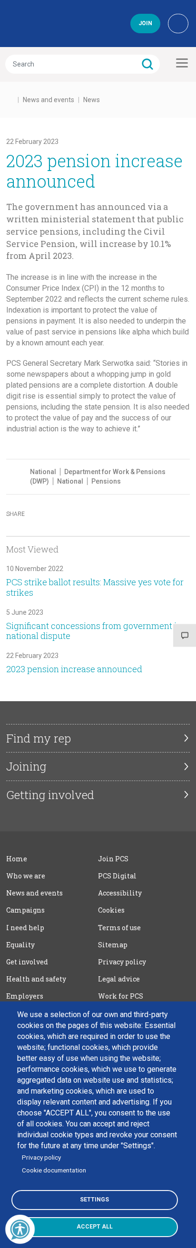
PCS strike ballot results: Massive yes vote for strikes (95, 587)
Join (145, 23)
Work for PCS (120, 995)
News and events (48, 100)
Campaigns (25, 910)
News (91, 100)
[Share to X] (65, 513)
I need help (25, 927)
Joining (26, 766)
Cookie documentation (54, 1170)
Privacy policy (122, 961)
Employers (24, 995)
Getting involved (50, 794)
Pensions (106, 481)
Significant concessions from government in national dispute (94, 631)
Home (16, 858)
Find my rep (38, 738)
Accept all (95, 1226)
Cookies (111, 910)
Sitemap (112, 944)
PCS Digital (117, 875)
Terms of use (119, 927)
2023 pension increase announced (74, 669)
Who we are (25, 875)
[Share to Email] (109, 513)
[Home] (48, 23)
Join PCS (113, 858)
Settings (94, 1199)
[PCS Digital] (178, 23)
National (43, 472)
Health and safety (36, 978)
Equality (20, 944)
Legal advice (119, 978)
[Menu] (180, 63)
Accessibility (120, 892)
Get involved (27, 961)
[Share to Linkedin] (87, 513)
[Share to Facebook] (43, 513)
